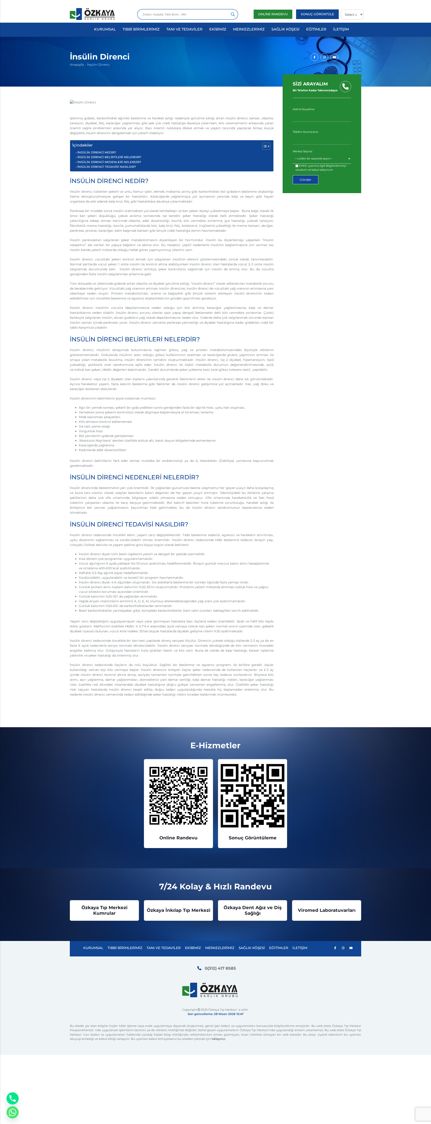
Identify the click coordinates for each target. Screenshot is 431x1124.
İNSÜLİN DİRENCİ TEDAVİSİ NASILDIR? (106, 166)
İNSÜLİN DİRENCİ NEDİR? (96, 152)
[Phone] (13, 1098)
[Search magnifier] (233, 14)
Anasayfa (77, 65)
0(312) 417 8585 (220, 968)
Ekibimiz (217, 29)
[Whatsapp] (13, 1112)
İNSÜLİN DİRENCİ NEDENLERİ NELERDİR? (109, 162)
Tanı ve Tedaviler (184, 29)
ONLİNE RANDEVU (273, 14)
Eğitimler (316, 29)
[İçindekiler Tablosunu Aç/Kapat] (264, 146)
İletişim (341, 29)
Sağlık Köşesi (285, 29)
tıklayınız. (219, 1039)
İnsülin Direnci (98, 65)
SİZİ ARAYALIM (315, 86)
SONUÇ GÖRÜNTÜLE (317, 14)
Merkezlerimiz (249, 29)
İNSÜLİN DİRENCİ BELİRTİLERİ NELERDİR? (109, 157)
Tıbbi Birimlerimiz (141, 29)
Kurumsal (105, 29)
